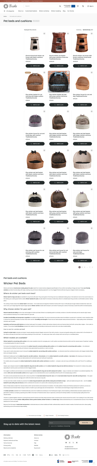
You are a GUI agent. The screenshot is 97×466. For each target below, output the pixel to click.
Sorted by (78, 29)
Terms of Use (67, 426)
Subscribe (85, 422)
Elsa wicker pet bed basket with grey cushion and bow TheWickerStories (58, 213)
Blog (64, 11)
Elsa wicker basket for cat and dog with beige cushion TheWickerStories (34, 96)
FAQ (35, 443)
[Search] (60, 6)
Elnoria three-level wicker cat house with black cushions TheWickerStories (35, 57)
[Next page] (92, 267)
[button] (83, 6)
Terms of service (8, 443)
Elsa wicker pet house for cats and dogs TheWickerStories (81, 252)
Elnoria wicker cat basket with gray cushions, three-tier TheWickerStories (58, 57)
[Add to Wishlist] (44, 33)
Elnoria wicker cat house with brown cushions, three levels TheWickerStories (82, 57)
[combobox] (42, 6)
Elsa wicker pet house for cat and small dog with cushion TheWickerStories (58, 252)
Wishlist (36, 445)
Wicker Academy (56, 11)
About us (20, 11)
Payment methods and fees (11, 440)
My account (37, 448)
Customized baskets (31, 11)
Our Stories (70, 11)
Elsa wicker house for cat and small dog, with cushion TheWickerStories (35, 135)
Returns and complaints (10, 448)
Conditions (60, 426)
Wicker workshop (44, 11)
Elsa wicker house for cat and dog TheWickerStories (82, 95)
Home (5, 16)
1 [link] (79, 267)
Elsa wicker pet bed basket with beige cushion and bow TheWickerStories (58, 135)
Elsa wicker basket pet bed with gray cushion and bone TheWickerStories (58, 96)
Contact (36, 440)
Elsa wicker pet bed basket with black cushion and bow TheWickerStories (34, 174)
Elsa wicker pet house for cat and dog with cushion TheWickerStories (35, 252)
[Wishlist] (78, 6)
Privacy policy (7, 445)
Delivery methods (8, 438)
